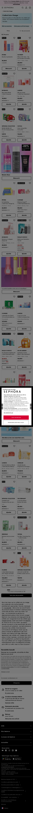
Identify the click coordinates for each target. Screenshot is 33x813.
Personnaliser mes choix (16, 422)
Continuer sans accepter (9, 389)
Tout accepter (16, 417)
